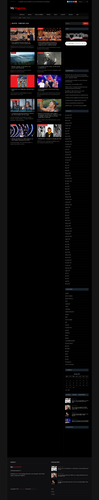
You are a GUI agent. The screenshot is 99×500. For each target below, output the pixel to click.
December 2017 (68, 260)
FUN (77, 14)
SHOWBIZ (67, 348)
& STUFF (13, 52)
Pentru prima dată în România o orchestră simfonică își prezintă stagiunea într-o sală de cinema (47, 44)
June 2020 (67, 186)
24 (83, 385)
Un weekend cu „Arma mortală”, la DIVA (27, 1)
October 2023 (68, 125)
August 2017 (67, 270)
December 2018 (68, 228)
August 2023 (67, 128)
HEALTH (67, 330)
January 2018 (68, 257)
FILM (66, 317)
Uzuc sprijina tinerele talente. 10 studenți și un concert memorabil (21, 43)
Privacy (52, 491)
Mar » (69, 390)
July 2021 (67, 162)
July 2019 (67, 210)
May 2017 (67, 278)
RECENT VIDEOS (69, 343)
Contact (53, 494)
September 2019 (68, 204)
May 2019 (67, 215)
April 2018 (67, 249)
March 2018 (67, 252)
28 (73, 387)
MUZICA (14, 28)
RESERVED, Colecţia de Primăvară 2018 (49, 138)
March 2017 (67, 283)
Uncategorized (68, 361)
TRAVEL (49, 14)
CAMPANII (41, 52)
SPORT (66, 354)
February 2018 (68, 254)
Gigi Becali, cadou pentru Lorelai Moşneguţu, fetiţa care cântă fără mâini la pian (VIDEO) (80, 421)
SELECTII (67, 346)
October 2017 (68, 265)
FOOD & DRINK (68, 319)
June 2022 (67, 149)
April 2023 (67, 133)
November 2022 (68, 144)
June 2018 (67, 244)
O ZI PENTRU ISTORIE (70, 340)
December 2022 (68, 141)
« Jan (66, 390)
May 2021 (67, 167)
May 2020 (67, 188)
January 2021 (68, 175)
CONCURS (67, 309)
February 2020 (68, 196)
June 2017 (67, 275)
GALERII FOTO (68, 327)
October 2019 (68, 202)
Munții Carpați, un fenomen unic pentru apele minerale (21, 67)
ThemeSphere (22, 489)
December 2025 (68, 115)
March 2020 (67, 194)
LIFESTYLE (21, 14)
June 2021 (67, 165)
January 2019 (68, 225)
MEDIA (29, 14)
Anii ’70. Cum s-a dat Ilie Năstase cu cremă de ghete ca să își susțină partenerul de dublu (80, 401)
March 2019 (67, 220)
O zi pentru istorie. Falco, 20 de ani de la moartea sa (49, 67)
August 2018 (67, 239)
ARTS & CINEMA (39, 14)
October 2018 (68, 233)
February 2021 (68, 173)
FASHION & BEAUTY (43, 125)
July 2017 (67, 273)
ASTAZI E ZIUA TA (69, 298)
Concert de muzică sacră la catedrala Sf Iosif (74, 103)
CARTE (66, 306)
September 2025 (68, 117)
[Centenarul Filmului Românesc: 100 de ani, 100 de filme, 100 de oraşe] (22, 105)
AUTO (55, 14)
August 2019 (67, 207)
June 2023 (67, 130)
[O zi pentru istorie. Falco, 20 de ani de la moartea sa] (49, 58)
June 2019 (67, 212)
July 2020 (67, 183)
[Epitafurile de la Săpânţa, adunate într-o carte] (22, 81)
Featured (67, 314)
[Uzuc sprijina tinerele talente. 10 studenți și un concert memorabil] (22, 34)
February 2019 (68, 223)
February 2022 (68, 152)
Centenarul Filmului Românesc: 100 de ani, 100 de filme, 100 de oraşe (22, 114)
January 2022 (68, 154)
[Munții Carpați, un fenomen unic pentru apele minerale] (22, 58)
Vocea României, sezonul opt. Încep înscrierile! (48, 90)
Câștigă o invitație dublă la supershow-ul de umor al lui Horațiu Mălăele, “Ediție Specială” (80, 415)
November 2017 (68, 262)
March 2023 (67, 136)
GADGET (63, 14)
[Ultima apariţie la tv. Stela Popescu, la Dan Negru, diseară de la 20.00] (22, 130)
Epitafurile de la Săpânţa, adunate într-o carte (23, 90)
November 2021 (68, 157)
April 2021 (67, 170)
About (52, 488)
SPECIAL (71, 14)
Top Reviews (81, 394)
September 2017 (68, 268)
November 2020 (68, 181)
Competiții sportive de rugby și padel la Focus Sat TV (76, 100)
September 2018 (68, 236)
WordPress (33, 489)
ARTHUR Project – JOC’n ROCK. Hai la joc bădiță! (75, 105)
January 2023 (68, 138)
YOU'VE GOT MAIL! (69, 364)
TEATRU (67, 356)
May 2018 (67, 246)
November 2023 (68, 123)
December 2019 (68, 199)
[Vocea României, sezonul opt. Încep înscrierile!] (49, 81)
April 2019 (67, 217)
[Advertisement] (62, 8)
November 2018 (68, 231)
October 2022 (68, 146)
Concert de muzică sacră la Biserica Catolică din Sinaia (76, 95)
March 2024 (67, 120)
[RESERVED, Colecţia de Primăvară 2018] (49, 130)
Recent (74, 394)
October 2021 (68, 160)
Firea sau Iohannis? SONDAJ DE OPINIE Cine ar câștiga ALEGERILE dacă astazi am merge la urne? (80, 408)
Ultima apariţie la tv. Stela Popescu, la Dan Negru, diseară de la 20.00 (22, 139)
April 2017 (67, 281)
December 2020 (68, 178)
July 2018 (67, 241)
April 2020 (67, 191)
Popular (68, 394)
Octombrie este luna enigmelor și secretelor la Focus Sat (76, 97)
